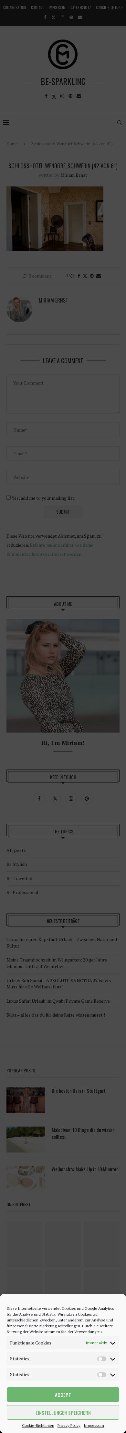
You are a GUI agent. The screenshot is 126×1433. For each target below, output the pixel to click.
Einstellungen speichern (63, 1412)
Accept (63, 1394)
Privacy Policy (69, 1425)
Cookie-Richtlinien (38, 1425)
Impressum (94, 1425)
